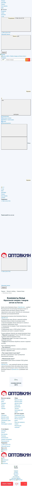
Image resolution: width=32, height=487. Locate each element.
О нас (2, 16)
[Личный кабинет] (13, 67)
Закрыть (4, 52)
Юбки (2, 401)
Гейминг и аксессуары (8, 119)
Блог (2, 7)
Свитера (3, 408)
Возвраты (3, 11)
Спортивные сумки (6, 420)
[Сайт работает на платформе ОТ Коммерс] (16, 467)
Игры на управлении (20, 417)
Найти (27, 59)
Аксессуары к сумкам (6, 424)
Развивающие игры (19, 415)
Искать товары (6, 484)
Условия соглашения (6, 439)
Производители (6, 123)
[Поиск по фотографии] (3, 59)
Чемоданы (4, 415)
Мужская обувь (18, 400)
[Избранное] (13, 79)
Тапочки (17, 408)
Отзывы (3, 1)
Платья (3, 400)
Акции (2, 13)
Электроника (5, 116)
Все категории (10, 107)
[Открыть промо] (2, 54)
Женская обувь (18, 401)
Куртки (3, 406)
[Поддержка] (14, 264)
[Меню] (14, 130)
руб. (16, 36)
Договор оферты (16, 478)
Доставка (3, 2)
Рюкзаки (3, 422)
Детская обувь (18, 403)
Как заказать (4, 6)
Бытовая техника (7, 118)
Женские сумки (5, 417)
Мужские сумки (5, 418)
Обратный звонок (5, 34)
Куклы (16, 420)
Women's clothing (11, 291)
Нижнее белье (20, 291)
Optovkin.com (21, 307)
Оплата (3, 4)
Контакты (3, 14)
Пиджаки (3, 403)
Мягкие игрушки (19, 418)
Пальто (3, 405)
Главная (3, 291)
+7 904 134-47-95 (16, 18)
